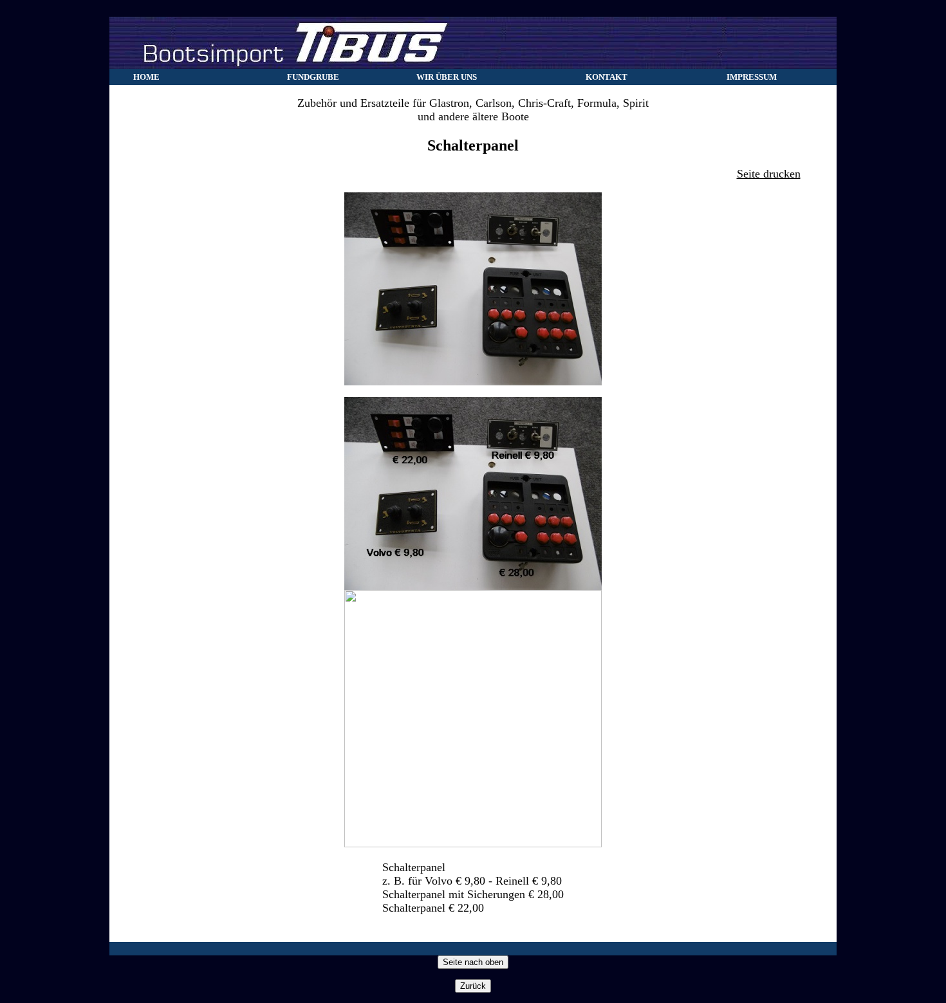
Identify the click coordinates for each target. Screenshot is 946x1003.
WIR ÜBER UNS (446, 77)
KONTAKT (606, 77)
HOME (146, 77)
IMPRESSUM (752, 77)
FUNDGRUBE (313, 77)
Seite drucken (769, 173)
